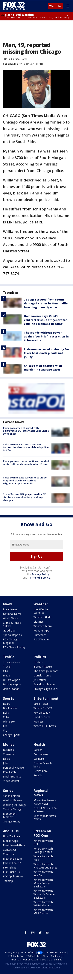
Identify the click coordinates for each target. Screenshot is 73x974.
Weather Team (43, 626)
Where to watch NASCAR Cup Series (45, 865)
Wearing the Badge (14, 804)
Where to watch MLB (43, 858)
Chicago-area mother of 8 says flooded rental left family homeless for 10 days (26, 462)
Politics (40, 657)
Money (8, 744)
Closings (39, 621)
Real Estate (10, 772)
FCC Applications (13, 876)
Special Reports (12, 635)
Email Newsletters (14, 845)
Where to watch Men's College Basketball (43, 883)
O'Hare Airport (11, 680)
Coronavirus (41, 754)
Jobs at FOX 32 (12, 863)
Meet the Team (12, 858)
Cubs (6, 717)
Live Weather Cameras (41, 611)
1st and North (11, 796)
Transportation (12, 662)
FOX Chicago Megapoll (11, 641)
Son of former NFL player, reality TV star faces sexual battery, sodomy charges (24, 497)
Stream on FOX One (42, 833)
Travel (6, 666)
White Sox (9, 721)
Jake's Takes (41, 703)
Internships (9, 867)
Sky (5, 730)
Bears (6, 703)
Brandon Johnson (44, 684)
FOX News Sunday (14, 647)
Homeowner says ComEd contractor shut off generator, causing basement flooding (46, 320)
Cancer (38, 749)
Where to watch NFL (43, 842)
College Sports (12, 735)
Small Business (12, 776)
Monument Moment (9, 815)
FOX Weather (42, 639)
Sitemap (8, 881)
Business (8, 749)
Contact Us (9, 849)
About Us (11, 831)
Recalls (38, 775)
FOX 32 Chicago (11, 59)
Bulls (6, 712)
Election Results (43, 666)
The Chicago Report (46, 671)
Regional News (41, 792)
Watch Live (55, 6)
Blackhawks (10, 708)
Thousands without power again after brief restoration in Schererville (46, 336)
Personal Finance (13, 767)
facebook (26, 933)
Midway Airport (12, 684)
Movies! (38, 721)
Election (38, 662)
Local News (10, 609)
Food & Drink (42, 717)
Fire (5, 726)
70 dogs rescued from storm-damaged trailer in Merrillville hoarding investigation (46, 303)
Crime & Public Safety (12, 624)
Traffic (8, 657)
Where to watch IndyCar (43, 873)
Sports (8, 698)
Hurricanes (40, 635)
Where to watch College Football (43, 850)
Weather (41, 604)
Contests (8, 854)
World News (10, 618)
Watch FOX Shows (45, 726)
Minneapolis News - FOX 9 (45, 817)
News (24, 59)
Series (8, 790)
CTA (5, 671)
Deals (6, 758)
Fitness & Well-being (43, 764)
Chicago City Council (46, 689)
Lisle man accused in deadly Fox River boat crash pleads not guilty (47, 353)
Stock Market (11, 781)
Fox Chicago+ (42, 712)
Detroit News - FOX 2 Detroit (45, 809)
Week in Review (12, 800)
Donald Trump (42, 675)
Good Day (9, 630)
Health (39, 744)
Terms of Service (39, 577)
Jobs (5, 763)
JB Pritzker (40, 680)
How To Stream (12, 836)
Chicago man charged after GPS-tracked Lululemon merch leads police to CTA (26, 447)
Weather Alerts (42, 617)
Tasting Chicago (12, 809)
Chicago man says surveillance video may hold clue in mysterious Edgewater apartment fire (25, 480)
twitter (40, 933)
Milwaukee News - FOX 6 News (45, 801)
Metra (6, 675)
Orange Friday (11, 821)
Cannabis (39, 758)
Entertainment (46, 698)
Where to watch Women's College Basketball (44, 894)
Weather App (41, 630)
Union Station (11, 689)
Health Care (41, 771)
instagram (33, 933)
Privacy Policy (40, 574)
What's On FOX (43, 708)
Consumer (9, 754)
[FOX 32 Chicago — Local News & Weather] (14, 5)
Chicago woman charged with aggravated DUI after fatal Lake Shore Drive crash (26, 430)
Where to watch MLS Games (43, 911)
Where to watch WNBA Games (43, 903)
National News (12, 614)
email (47, 933)
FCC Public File (12, 872)
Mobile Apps (10, 840)
